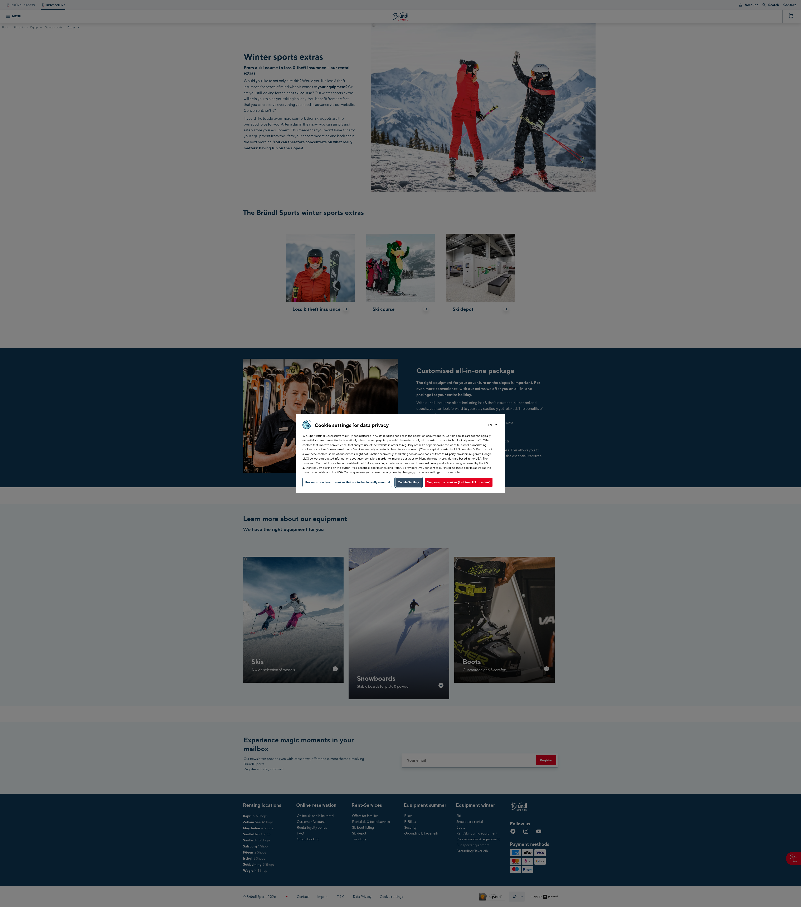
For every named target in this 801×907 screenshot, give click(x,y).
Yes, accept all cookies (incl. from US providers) (458, 482)
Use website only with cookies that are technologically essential (347, 482)
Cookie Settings (408, 482)
